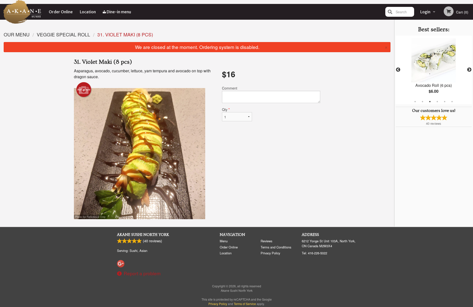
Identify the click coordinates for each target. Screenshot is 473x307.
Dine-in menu (118, 11)
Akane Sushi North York (143, 234)
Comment (229, 88)
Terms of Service (245, 304)
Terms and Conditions (276, 247)
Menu (224, 241)
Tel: (314, 253)
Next (469, 69)
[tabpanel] (434, 70)
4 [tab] (437, 101)
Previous (398, 69)
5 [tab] (444, 101)
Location (88, 11)
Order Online (61, 11)
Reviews (266, 241)
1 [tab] (415, 101)
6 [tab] (452, 101)
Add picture (83, 89)
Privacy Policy (270, 253)
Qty (226, 109)
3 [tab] (429, 101)
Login (425, 11)
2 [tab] (422, 101)
